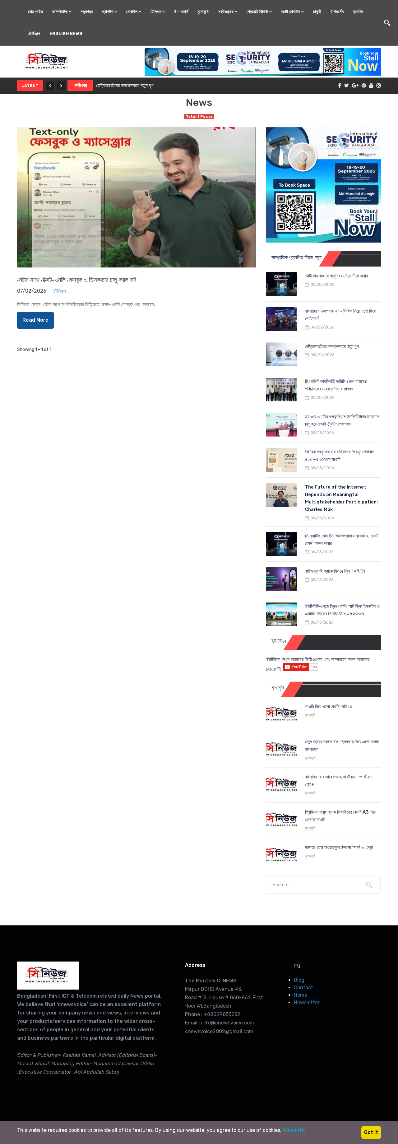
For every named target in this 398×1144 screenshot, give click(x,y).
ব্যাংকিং (358, 11)
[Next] (61, 86)
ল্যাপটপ (108, 11)
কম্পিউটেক (60, 11)
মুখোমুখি (203, 11)
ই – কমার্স (181, 11)
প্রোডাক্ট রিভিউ (258, 11)
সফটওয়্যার (226, 11)
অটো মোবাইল (291, 11)
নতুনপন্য (87, 11)
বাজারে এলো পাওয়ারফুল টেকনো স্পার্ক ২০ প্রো (339, 847)
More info (294, 1130)
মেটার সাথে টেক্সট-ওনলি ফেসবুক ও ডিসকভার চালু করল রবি (76, 280)
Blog (299, 980)
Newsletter (307, 1002)
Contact (303, 987)
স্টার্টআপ (34, 33)
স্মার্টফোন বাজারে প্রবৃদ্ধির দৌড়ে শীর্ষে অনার (336, 276)
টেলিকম (156, 11)
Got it (371, 1132)
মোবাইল (132, 11)
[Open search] (387, 22)
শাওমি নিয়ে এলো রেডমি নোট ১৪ (328, 706)
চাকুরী (317, 11)
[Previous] (50, 86)
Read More (35, 320)
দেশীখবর (80, 85)
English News (65, 33)
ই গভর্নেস (337, 11)
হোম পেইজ (35, 11)
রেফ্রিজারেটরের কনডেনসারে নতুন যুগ (125, 85)
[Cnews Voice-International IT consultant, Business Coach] (48, 976)
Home (300, 995)
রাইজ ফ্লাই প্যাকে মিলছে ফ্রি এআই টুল (335, 571)
